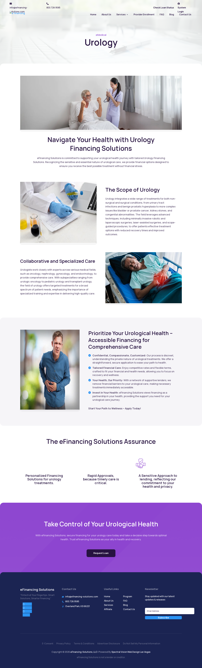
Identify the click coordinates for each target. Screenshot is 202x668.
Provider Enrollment (144, 14)
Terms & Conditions (84, 644)
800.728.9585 (72, 601)
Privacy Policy (63, 644)
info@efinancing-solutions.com (81, 596)
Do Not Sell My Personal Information (141, 644)
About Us (106, 14)
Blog (171, 14)
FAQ (162, 14)
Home (93, 14)
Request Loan (101, 553)
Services (121, 14)
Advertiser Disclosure (108, 644)
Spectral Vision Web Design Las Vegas (130, 651)
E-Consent (47, 644)
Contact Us (185, 14)
